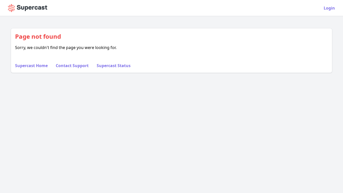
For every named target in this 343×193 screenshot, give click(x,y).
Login (329, 8)
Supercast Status (114, 65)
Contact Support (72, 65)
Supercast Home (31, 65)
